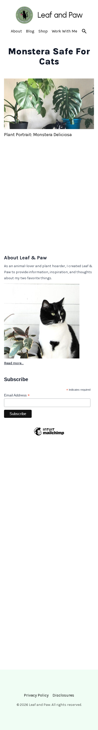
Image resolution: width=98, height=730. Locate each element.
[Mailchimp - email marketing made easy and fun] (49, 441)
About (16, 31)
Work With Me (64, 31)
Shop (43, 31)
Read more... (14, 363)
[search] (84, 31)
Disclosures (63, 695)
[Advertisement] (49, 199)
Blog (30, 31)
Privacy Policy (36, 695)
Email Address (17, 395)
